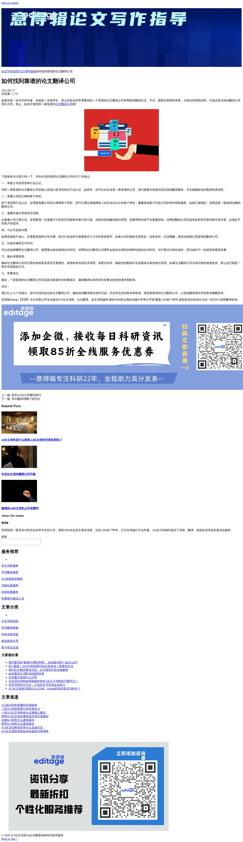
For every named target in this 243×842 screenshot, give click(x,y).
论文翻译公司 (64, 104)
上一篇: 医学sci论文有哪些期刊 (21, 395)
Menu (4, 36)
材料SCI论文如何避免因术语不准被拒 (25, 716)
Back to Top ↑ (9, 838)
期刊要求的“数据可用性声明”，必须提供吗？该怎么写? (43, 662)
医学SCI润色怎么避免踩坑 (17, 723)
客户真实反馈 (17, 61)
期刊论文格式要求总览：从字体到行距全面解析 (38, 669)
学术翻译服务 (10, 572)
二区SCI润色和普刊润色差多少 (20, 708)
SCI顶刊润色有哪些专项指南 (19, 705)
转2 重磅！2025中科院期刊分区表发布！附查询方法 (41, 666)
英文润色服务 (10, 565)
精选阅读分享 (17, 57)
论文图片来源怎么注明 (23, 677)
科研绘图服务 (10, 592)
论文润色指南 (17, 46)
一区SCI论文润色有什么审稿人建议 (23, 712)
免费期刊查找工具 (20, 64)
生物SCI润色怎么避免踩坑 (17, 720)
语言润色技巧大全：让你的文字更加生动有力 (37, 684)
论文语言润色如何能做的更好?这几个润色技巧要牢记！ (43, 681)
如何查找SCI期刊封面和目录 (26, 673)
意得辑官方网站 (18, 42)
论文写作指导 (10, 71)
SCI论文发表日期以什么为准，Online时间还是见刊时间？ (44, 688)
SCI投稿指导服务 (12, 578)
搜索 (4, 536)
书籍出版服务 (10, 585)
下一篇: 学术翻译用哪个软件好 (20, 398)
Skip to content (9, 2)
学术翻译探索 (17, 49)
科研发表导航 (17, 53)
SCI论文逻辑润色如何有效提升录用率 (25, 731)
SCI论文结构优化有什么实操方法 (22, 727)
